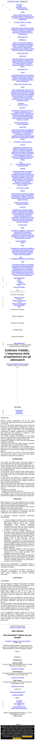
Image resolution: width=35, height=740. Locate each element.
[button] (17, 724)
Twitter (23, 627)
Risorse (19, 281)
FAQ (19, 279)
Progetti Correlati (23, 364)
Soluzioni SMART (20, 241)
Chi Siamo (19, 4)
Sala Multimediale (19, 278)
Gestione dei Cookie (19, 707)
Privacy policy (16, 738)
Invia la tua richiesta (24, 641)
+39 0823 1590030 (17, 695)
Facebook (13, 627)
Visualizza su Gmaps (17, 669)
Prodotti (19, 6)
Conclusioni (19, 413)
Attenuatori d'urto (21, 7)
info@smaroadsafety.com (17, 692)
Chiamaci (15, 641)
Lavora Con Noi (21, 284)
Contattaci (22, 287)
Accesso (16, 287)
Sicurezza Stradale (12, 364)
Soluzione (19, 412)
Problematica (19, 410)
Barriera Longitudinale (21, 122)
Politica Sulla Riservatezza (19, 708)
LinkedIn (18, 627)
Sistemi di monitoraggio (21, 202)
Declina (30, 736)
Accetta (25, 736)
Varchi (21, 162)
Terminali (21, 103)
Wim (21, 257)
